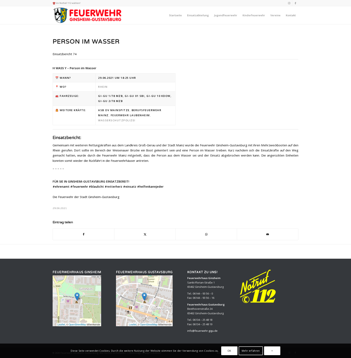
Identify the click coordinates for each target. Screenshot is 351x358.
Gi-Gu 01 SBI (134, 96)
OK (229, 351)
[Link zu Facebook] (295, 3)
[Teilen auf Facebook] (83, 234)
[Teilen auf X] (145, 234)
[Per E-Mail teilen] (267, 234)
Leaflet (61, 324)
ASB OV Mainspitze (114, 110)
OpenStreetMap (77, 324)
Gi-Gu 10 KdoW (158, 96)
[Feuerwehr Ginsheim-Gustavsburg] (88, 15)
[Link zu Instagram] (289, 3)
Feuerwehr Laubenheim (130, 115)
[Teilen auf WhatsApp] (206, 234)
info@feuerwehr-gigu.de (202, 331)
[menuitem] (175, 15)
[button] (77, 296)
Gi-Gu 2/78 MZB (110, 101)
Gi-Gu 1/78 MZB (110, 96)
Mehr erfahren (251, 351)
